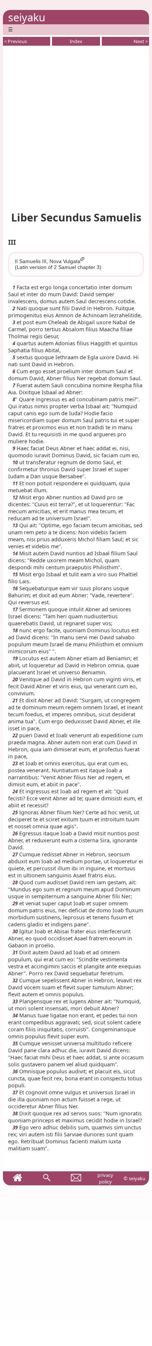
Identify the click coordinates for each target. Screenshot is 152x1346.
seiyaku (26, 17)
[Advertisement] (76, 127)
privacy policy (105, 1178)
